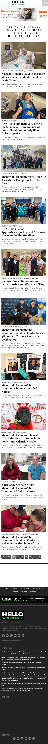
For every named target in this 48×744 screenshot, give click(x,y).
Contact (24, 591)
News (6, 588)
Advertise (15, 591)
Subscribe (33, 591)
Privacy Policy (25, 588)
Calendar (14, 588)
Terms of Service (38, 588)
